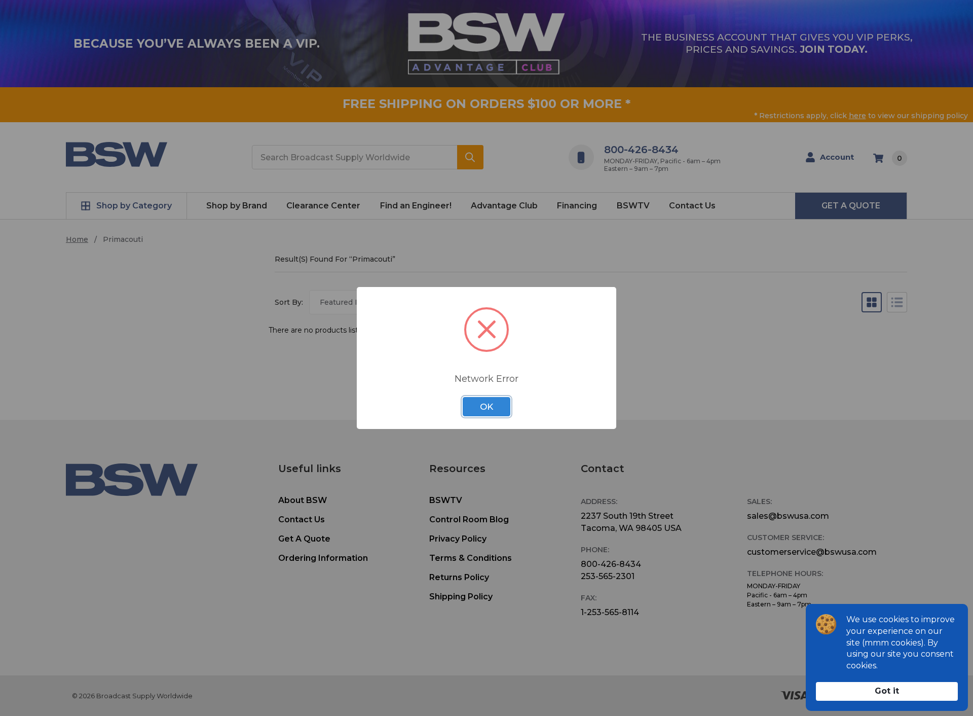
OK (486, 407)
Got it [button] (887, 691)
